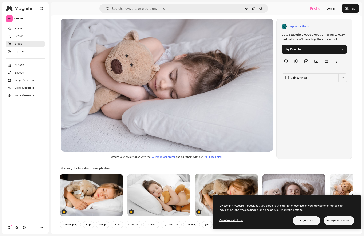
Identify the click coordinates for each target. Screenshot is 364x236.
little (117, 224)
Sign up (350, 8)
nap (88, 224)
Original (88, 27)
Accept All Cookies (339, 220)
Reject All (306, 220)
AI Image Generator (163, 157)
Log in (331, 8)
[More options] (336, 61)
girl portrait (171, 224)
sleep (102, 224)
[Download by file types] (343, 49)
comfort (133, 224)
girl (207, 224)
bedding (191, 224)
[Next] (352, 195)
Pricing (315, 8)
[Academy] (16, 227)
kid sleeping (70, 224)
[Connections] (9, 227)
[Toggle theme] (24, 227)
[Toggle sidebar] (41, 8)
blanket (151, 224)
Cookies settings (231, 220)
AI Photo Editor (213, 157)
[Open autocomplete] (105, 8)
